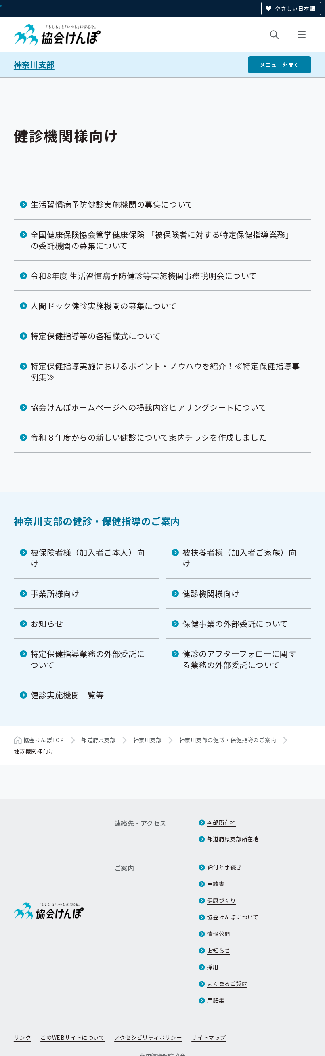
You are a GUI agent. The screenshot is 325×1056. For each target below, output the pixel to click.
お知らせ (47, 623)
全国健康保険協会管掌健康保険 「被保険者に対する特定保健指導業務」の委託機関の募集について (162, 240)
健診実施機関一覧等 (67, 695)
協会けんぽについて (233, 917)
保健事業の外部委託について (235, 623)
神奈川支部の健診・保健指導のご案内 (97, 521)
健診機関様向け (210, 593)
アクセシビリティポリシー (148, 1037)
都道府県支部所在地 (233, 839)
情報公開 (218, 934)
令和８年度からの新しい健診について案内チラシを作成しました (149, 437)
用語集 (215, 1000)
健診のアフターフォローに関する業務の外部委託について (239, 659)
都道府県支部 (98, 740)
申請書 (215, 884)
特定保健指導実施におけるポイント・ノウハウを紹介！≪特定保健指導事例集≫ (165, 371)
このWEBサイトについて (72, 1037)
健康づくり (221, 900)
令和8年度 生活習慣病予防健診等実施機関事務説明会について (144, 275)
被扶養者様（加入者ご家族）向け (239, 557)
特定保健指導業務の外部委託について (88, 659)
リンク (22, 1037)
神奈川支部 (34, 64)
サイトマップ (208, 1037)
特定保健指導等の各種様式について (96, 336)
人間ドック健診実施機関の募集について (104, 305)
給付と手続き (224, 867)
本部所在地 (221, 822)
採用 (213, 967)
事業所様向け (55, 593)
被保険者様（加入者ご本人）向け (88, 557)
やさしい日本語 (295, 8)
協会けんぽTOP (43, 740)
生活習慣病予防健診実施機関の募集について (112, 204)
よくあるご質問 (227, 983)
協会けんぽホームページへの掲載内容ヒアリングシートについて (148, 407)
